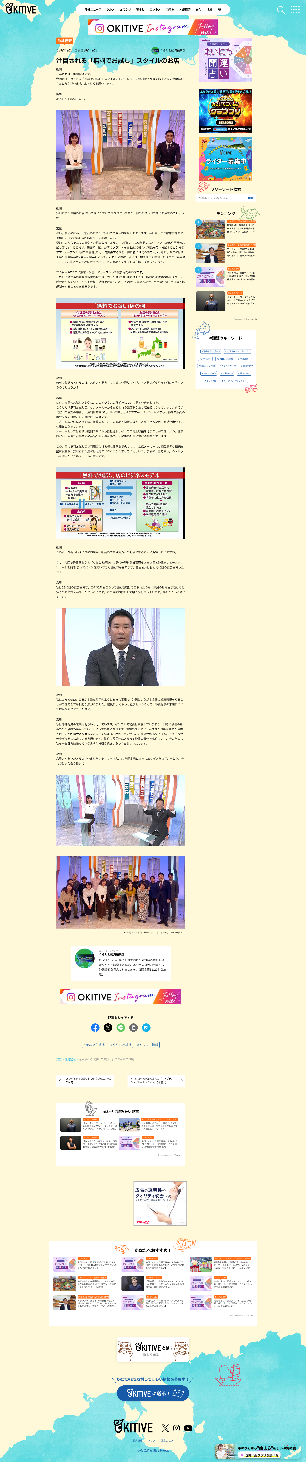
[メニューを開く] (296, 9)
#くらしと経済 (121, 1044)
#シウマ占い (205, 359)
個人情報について (142, 1440)
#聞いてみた (244, 373)
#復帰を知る (247, 366)
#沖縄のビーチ (245, 359)
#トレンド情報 (147, 1044)
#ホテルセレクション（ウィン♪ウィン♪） (226, 381)
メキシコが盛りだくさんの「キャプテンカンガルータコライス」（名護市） (151, 1081)
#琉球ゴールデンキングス (237, 351)
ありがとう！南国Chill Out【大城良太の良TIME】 (88, 1081)
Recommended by (165, 1155)
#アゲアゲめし (209, 373)
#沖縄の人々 (227, 373)
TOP (59, 1059)
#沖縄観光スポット (211, 351)
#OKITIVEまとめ (224, 359)
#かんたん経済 (94, 1044)
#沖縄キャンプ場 (206, 366)
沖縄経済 (70, 1059)
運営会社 (166, 1440)
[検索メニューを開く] (281, 10)
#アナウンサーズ (228, 366)
